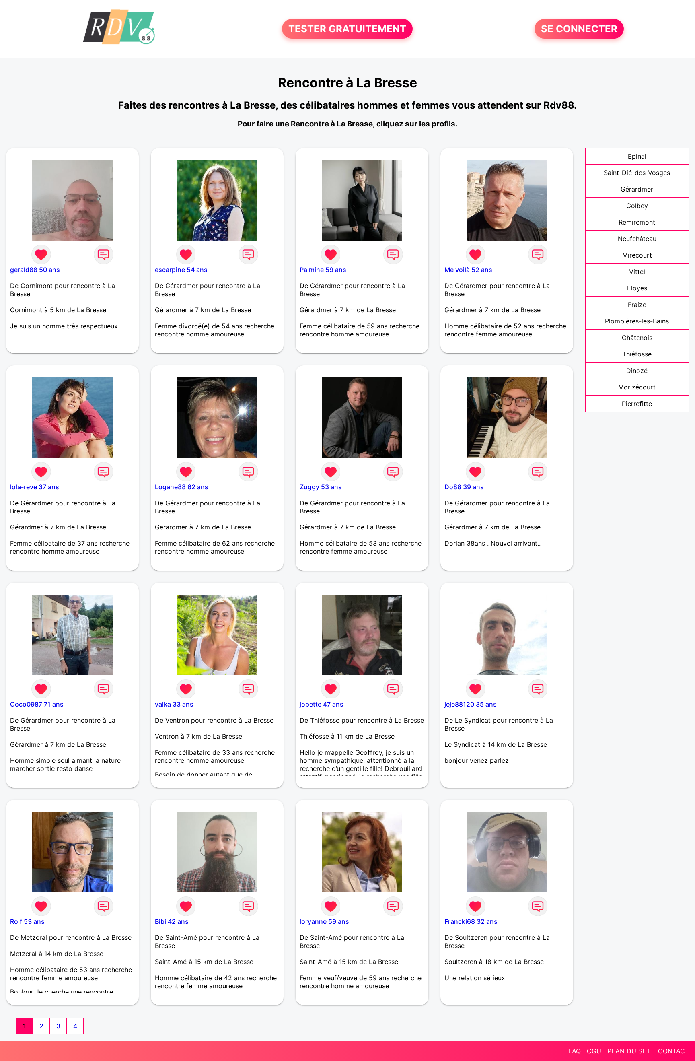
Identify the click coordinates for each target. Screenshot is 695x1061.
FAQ (575, 1051)
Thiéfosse (637, 354)
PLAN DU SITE (629, 1051)
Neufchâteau (637, 239)
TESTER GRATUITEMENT (347, 29)
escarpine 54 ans (181, 270)
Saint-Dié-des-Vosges (637, 173)
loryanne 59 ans (324, 921)
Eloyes (637, 288)
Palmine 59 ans (323, 270)
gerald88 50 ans (35, 270)
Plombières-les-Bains (637, 321)
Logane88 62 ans (181, 487)
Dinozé (637, 371)
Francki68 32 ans (471, 921)
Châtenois (637, 338)
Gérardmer (637, 189)
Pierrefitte (637, 404)
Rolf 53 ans (27, 921)
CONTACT (673, 1051)
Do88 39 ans (464, 487)
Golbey (637, 206)
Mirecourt (637, 255)
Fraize (637, 305)
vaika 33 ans (174, 704)
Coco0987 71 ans (37, 704)
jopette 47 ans (321, 704)
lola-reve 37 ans (34, 487)
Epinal (637, 156)
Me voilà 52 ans (468, 270)
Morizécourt (637, 387)
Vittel (637, 272)
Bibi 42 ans (172, 921)
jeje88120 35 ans (470, 704)
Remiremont (637, 222)
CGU (594, 1051)
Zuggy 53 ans (321, 487)
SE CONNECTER (579, 29)
